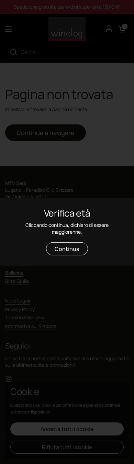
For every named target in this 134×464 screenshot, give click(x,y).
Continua (67, 249)
